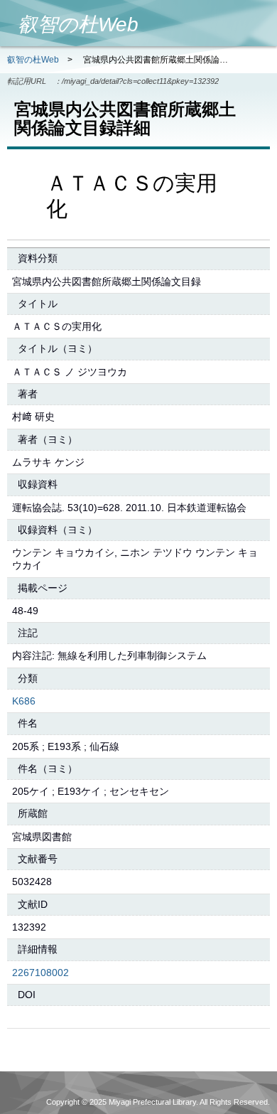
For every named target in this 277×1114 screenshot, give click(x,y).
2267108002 (40, 972)
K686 (24, 701)
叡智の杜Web (33, 60)
